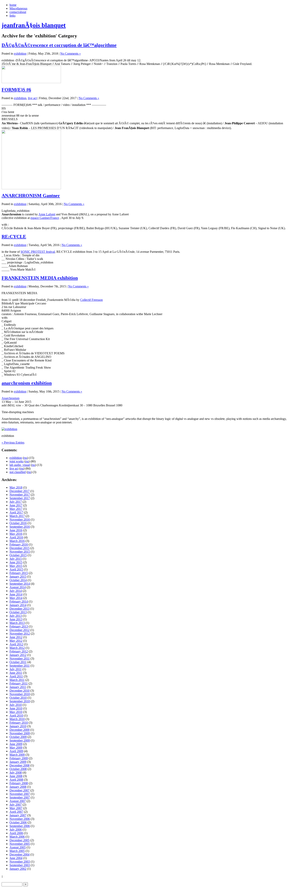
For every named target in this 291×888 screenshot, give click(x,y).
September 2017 (20, 498)
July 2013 (16, 615)
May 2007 (16, 808)
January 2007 (18, 815)
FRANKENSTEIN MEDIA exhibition (40, 277)
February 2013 (19, 626)
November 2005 (20, 843)
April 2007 (16, 811)
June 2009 (16, 744)
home (13, 5)
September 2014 (20, 583)
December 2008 (19, 765)
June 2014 (16, 594)
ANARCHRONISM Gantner (31, 195)
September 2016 (20, 526)
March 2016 (17, 541)
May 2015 (16, 566)
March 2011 (17, 680)
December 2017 (19, 491)
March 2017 (17, 516)
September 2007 (20, 797)
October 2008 (18, 769)
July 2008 (16, 772)
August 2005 (18, 847)
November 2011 (20, 658)
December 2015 (19, 548)
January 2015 (18, 576)
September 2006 (20, 826)
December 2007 (19, 790)
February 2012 (19, 651)
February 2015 (19, 573)
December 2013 (19, 608)
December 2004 (19, 854)
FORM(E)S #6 (16, 89)
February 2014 (19, 601)
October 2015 (18, 555)
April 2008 (16, 779)
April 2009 (16, 751)
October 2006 (18, 822)
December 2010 (19, 690)
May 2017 (16, 509)
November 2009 (20, 733)
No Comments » (70, 53)
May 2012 (16, 640)
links (12, 15)
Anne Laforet (46, 214)
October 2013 (18, 612)
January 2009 (18, 761)
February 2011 (19, 683)
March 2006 (17, 836)
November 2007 (20, 794)
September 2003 (20, 865)
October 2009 (18, 737)
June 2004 (16, 858)
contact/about (18, 12)
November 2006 (20, 818)
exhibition (20, 53)
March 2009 (17, 754)
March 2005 (17, 851)
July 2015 (16, 558)
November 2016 (20, 519)
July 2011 (16, 669)
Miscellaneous (18, 8)
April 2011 (16, 676)
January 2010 (18, 726)
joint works (17, 461)
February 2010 (19, 722)
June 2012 (16, 637)
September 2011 (20, 665)
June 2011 (16, 672)
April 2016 (16, 537)
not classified (18, 472)
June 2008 (16, 776)
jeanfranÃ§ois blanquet (34, 25)
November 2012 (20, 633)
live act (32, 98)
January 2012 (18, 655)
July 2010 (16, 704)
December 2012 (19, 630)
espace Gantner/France (44, 218)
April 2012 (16, 644)
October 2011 (18, 662)
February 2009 (19, 758)
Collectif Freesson (91, 299)
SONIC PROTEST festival (38, 251)
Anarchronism (10, 398)
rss (25, 457)
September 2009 (20, 740)
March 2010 (17, 719)
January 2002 (18, 868)
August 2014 (18, 587)
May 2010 (16, 712)
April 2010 (16, 715)
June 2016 (16, 530)
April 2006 (16, 833)
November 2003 (20, 861)
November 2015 (20, 551)
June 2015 (16, 562)
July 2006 (16, 829)
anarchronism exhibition (27, 383)
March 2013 (17, 623)
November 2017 (20, 494)
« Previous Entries (13, 442)
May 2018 (16, 487)
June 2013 (16, 619)
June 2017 (16, 505)
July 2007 (16, 804)
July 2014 (16, 590)
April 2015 (16, 569)
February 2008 (19, 783)
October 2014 (18, 580)
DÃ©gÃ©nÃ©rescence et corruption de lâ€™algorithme (59, 45)
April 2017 (16, 512)
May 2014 (16, 598)
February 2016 (19, 544)
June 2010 (16, 708)
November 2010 (20, 694)
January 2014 (18, 605)
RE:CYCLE (14, 236)
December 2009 (19, 729)
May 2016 (16, 533)
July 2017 (16, 501)
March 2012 (17, 647)
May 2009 (16, 747)
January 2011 (18, 687)
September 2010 (20, 701)
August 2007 (18, 801)
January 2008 (18, 786)
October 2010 (18, 697)
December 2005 (19, 840)
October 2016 (18, 523)
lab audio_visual (20, 465)
